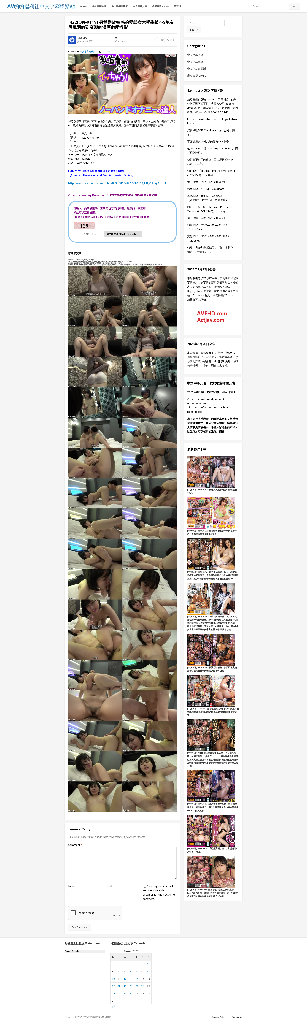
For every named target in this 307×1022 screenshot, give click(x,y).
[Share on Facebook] (156, 39)
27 (131, 993)
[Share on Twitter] (162, 39)
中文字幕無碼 (140, 6)
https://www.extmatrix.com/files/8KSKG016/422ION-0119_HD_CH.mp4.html (117, 183)
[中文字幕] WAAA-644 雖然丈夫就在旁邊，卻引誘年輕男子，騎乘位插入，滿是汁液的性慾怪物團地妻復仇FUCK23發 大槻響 (212, 807)
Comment (75, 845)
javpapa (82, 37)
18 (119, 986)
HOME (83, 6)
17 (113, 986)
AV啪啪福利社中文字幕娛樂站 (97, 1017)
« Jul (112, 1006)
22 (142, 986)
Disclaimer (237, 1017)
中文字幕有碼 (99, 6)
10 (113, 978)
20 (131, 986)
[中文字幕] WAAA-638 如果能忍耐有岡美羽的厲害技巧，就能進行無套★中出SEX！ (212, 532)
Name (72, 886)
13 (131, 978)
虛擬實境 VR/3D (160, 6)
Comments (121, 39)
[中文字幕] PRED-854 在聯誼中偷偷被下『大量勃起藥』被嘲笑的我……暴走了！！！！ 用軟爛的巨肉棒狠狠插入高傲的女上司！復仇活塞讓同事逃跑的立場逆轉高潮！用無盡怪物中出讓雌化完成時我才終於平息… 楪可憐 (212, 760)
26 (125, 993)
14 (136, 978)
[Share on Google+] (173, 39)
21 (136, 986)
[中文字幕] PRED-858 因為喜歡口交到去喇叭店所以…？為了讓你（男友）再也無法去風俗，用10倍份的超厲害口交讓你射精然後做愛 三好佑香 (212, 893)
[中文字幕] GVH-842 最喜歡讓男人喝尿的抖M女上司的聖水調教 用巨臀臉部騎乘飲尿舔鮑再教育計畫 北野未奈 (213, 712)
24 (113, 993)
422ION (107, 51)
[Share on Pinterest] (168, 39)
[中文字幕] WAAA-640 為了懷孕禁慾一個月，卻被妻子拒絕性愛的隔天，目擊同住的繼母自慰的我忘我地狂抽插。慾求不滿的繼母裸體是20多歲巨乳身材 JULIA (212, 575)
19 (125, 986)
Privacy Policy (219, 1017)
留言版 (177, 6)
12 (125, 978)
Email (109, 886)
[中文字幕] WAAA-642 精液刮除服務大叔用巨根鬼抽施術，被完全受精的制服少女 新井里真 (212, 669)
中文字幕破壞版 (120, 6)
